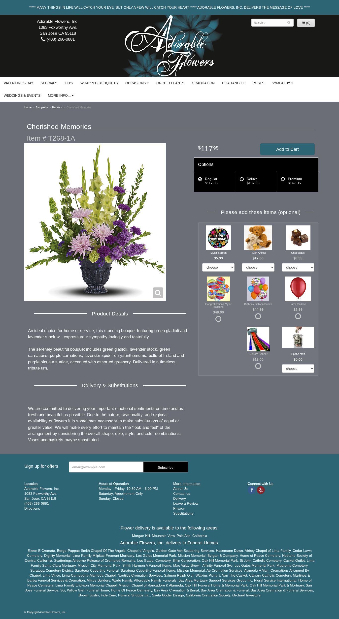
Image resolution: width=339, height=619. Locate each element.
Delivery (179, 498)
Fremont (112, 555)
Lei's (69, 83)
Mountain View (163, 536)
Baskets (57, 107)
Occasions (135, 83)
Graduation (203, 83)
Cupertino (97, 570)
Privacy (179, 508)
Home (28, 107)
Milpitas (98, 555)
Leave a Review (185, 503)
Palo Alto (183, 536)
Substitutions (183, 513)
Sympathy (281, 83)
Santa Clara (51, 565)
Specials (49, 83)
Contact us (181, 493)
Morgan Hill (141, 536)
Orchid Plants (170, 83)
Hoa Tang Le (233, 83)
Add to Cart (287, 149)
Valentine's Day (18, 83)
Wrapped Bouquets (99, 83)
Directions (32, 508)
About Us (180, 489)
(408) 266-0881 (60, 39)
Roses (258, 83)
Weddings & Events (22, 95)
